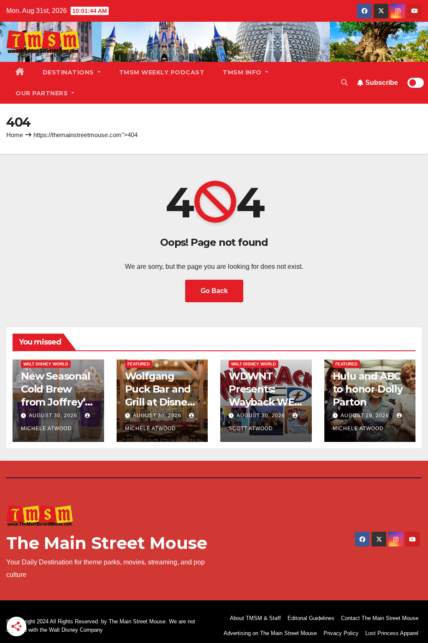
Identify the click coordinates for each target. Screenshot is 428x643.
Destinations (69, 72)
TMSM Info (243, 72)
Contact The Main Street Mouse (379, 618)
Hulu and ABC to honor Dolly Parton (368, 389)
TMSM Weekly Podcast (162, 72)
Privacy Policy (341, 633)
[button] (344, 82)
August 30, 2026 (54, 415)
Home (14, 134)
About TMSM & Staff (255, 618)
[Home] (19, 72)
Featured (138, 364)
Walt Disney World (45, 364)
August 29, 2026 (366, 415)
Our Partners (42, 93)
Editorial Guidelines (311, 618)
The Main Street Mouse (106, 543)
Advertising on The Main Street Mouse (270, 633)
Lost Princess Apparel (391, 633)
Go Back (214, 290)
